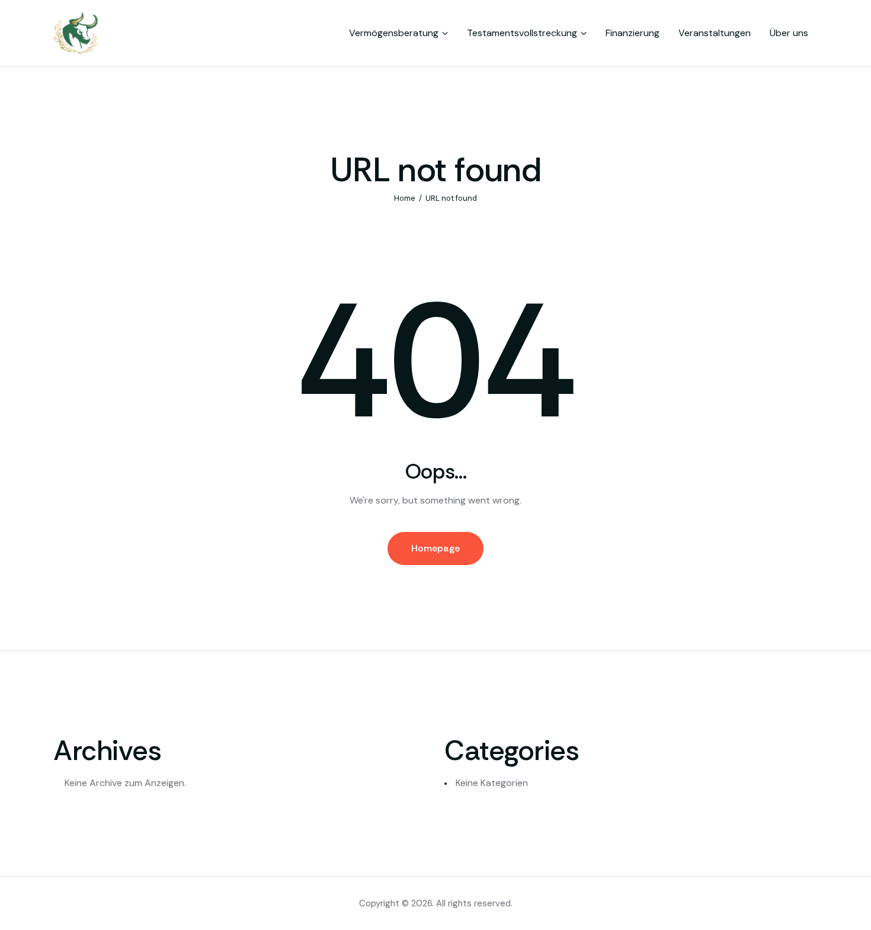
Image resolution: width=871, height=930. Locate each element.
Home (404, 198)
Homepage (435, 548)
